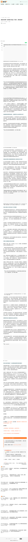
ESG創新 (12, 4)
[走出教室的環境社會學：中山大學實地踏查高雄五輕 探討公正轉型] (5, 525)
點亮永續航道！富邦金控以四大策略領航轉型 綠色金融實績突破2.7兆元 (18, 483)
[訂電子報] (24, 1)
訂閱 (20, 538)
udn (1, 17)
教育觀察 (18, 459)
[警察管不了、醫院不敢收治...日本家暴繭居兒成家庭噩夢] (5, 470)
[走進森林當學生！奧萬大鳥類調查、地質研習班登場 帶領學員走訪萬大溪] (5, 519)
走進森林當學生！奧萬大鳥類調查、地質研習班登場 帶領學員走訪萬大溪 (18, 518)
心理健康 (5, 459)
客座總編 (2, 4)
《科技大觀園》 (10, 421)
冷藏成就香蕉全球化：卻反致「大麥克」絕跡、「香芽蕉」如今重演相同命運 (17, 475)
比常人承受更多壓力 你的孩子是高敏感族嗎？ (12, 433)
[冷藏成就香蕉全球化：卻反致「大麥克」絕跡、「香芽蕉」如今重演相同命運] (5, 477)
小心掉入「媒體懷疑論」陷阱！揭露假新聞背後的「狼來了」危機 (18, 498)
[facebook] (20, 1)
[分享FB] (2, 43)
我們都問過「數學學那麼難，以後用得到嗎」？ (12, 428)
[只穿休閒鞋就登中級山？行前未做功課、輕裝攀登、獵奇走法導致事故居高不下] (5, 532)
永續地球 (6, 17)
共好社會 (21, 4)
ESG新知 (17, 4)
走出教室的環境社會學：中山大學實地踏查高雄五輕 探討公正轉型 (18, 524)
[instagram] (21, 1)
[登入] (25, 1)
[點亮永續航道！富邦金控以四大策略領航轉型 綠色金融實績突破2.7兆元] (5, 484)
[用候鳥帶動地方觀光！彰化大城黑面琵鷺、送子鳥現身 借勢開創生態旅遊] (5, 513)
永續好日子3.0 (7, 4)
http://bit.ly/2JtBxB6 (17, 444)
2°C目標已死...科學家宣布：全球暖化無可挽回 (13, 454)
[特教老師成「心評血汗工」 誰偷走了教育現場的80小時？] (5, 506)
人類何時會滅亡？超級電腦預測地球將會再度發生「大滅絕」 (15, 455)
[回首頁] (4, 1)
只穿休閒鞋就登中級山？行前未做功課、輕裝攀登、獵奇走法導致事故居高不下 (17, 531)
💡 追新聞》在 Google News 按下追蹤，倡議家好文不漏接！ (15, 452)
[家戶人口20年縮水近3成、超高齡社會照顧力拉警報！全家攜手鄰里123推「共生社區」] (5, 491)
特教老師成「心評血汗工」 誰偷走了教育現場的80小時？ (18, 505)
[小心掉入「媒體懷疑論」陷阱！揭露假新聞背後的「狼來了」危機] (5, 500)
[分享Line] (2, 45)
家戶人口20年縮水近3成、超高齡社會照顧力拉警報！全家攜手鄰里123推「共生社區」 (18, 489)
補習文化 (14, 459)
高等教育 (10, 459)
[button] (26, 1)
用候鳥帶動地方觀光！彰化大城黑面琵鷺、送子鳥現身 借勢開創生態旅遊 (18, 511)
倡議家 (3, 17)
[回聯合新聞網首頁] (1, 1)
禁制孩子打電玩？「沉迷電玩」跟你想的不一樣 (12, 430)
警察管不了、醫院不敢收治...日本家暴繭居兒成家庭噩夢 (18, 469)
